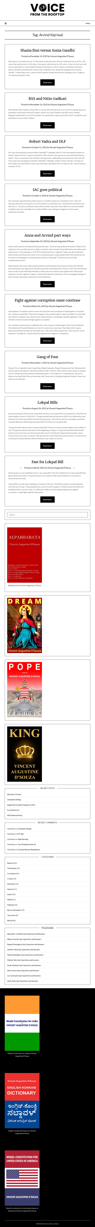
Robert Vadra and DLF (47, 141)
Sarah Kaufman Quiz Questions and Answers (24, 965)
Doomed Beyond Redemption (29, 850)
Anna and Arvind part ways (47, 235)
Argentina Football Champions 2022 (21, 805)
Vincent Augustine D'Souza (62, 56)
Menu (88, 23)
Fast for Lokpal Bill (47, 462)
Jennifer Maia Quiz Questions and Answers (23, 949)
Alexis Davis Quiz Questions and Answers (23, 970)
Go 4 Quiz (48, 927)
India (9, 894)
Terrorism (11, 915)
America (10, 863)
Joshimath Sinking (14, 800)
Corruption (11, 873)
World (9, 920)
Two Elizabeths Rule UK (27, 844)
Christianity (11, 868)
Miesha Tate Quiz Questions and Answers (23, 960)
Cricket (10, 879)
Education (11, 884)
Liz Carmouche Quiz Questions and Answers (24, 976)
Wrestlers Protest (14, 794)
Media (9, 900)
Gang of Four (47, 357)
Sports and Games (14, 910)
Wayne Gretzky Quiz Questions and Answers (24, 939)
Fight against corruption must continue (47, 300)
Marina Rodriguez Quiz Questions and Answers (25, 955)
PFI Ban (21, 834)
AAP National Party (14, 815)
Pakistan (10, 905)
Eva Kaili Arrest (13, 810)
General (10, 889)
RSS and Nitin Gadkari (47, 98)
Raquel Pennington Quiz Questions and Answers (25, 944)
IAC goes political (47, 190)
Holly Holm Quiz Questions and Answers (22, 981)
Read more (47, 82)
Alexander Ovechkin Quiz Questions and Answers (26, 934)
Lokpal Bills (48, 402)
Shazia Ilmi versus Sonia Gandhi (47, 50)
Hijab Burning (23, 839)
